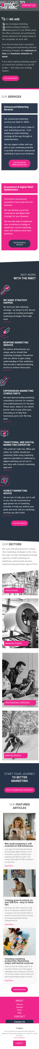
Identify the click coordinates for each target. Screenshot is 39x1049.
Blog (19, 1013)
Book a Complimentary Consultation (19, 790)
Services (19, 1007)
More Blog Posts (20, 990)
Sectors (19, 1004)
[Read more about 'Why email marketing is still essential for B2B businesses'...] (19, 826)
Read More (9, 866)
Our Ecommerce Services (19, 244)
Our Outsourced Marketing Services (19, 163)
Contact (4, 26)
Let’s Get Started (10, 78)
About (19, 1010)
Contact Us (29, 5)
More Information (19, 1038)
